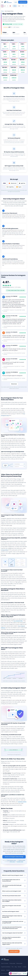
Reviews (19, 966)
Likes (19, 6)
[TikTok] (5, 6)
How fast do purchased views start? (11, 895)
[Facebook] (7, 6)
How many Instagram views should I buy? (11, 906)
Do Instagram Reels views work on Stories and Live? (11, 880)
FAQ (12, 966)
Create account (22, 2)
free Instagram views (11, 860)
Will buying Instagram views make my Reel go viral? (12, 916)
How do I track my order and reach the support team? (12, 943)
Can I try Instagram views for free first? (12, 933)
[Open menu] (2, 2)
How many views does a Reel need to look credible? (11, 900)
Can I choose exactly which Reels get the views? (11, 886)
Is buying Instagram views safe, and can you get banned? (12, 922)
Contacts (24, 966)
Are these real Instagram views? (10, 911)
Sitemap (8, 970)
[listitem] (5, 46)
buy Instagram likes (18, 620)
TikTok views (12, 861)
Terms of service (4, 963)
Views (15, 6)
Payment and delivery (5, 966)
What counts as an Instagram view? (11, 891)
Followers (24, 6)
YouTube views (20, 861)
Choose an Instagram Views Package (14, 856)
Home (2, 11)
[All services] (26, 6)
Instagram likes (4, 550)
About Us (3, 970)
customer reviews (22, 801)
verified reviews (21, 860)
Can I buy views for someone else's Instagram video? (11, 938)
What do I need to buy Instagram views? (12, 875)
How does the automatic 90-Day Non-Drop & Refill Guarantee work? (12, 927)
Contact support (14, 951)
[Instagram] (2, 6)
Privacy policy (12, 963)
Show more (14, 384)
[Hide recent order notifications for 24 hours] (27, 972)
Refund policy (19, 963)
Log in (15, 2)
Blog (16, 966)
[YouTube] (10, 6)
